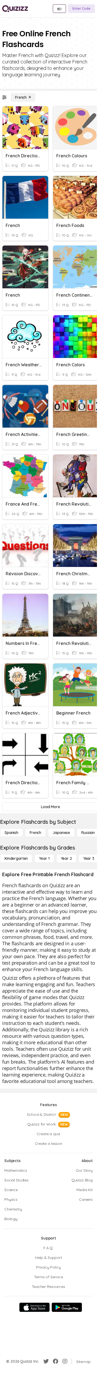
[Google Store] (67, 1307)
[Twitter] (46, 1361)
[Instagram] (64, 1361)
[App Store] (34, 1307)
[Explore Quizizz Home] (15, 8)
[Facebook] (55, 1361)
